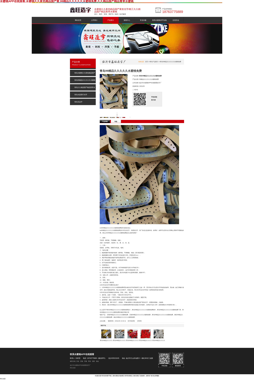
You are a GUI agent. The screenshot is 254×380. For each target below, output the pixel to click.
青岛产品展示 (154, 61)
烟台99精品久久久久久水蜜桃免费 (124, 317)
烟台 (97, 361)
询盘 (115, 121)
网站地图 (73, 368)
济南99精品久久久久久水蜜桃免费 (117, 314)
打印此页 (131, 321)
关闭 (139, 321)
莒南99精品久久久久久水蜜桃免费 (140, 314)
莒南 (85, 361)
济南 (81, 361)
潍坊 (93, 361)
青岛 (89, 361)
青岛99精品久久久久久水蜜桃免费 (170, 61)
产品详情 (105, 121)
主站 (77, 361)
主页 (146, 61)
